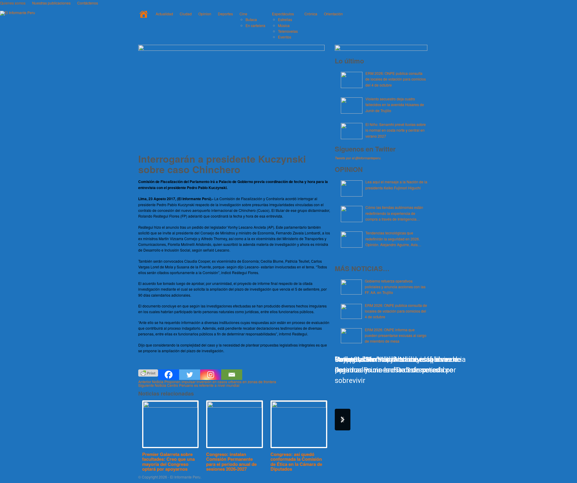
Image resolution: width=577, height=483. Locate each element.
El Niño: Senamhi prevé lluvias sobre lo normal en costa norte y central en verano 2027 (395, 130)
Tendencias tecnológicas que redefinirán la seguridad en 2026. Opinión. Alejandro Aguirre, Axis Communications (392, 238)
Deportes (225, 13)
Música (284, 25)
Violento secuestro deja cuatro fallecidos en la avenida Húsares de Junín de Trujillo (394, 104)
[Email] (231, 374)
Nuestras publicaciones (51, 2)
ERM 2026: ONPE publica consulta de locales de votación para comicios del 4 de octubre (395, 79)
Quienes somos (13, 2)
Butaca (251, 19)
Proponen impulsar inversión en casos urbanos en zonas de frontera (207, 381)
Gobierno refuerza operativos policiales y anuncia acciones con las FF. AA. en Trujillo (395, 286)
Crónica (310, 13)
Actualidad (164, 13)
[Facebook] (168, 374)
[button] (342, 419)
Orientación (333, 13)
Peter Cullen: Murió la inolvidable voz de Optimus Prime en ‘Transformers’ (398, 364)
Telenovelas (288, 31)
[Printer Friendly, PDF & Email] (148, 372)
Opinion (204, 13)
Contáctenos (87, 2)
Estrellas (285, 19)
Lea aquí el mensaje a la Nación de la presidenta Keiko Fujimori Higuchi (396, 184)
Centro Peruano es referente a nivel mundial (189, 385)
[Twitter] (189, 374)
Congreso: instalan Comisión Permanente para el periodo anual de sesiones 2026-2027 (231, 461)
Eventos (284, 36)
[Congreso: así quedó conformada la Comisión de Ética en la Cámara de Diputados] (298, 424)
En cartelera (255, 25)
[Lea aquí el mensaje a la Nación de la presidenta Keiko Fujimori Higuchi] (351, 188)
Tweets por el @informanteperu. (358, 158)
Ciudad (186, 13)
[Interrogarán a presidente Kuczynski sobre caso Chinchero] (231, 49)
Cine (243, 13)
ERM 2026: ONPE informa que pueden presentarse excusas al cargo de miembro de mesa (395, 335)
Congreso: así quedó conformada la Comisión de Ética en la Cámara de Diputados (296, 461)
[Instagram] (210, 374)
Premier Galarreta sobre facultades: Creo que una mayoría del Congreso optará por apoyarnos (168, 461)
